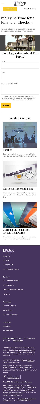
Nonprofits (7, 294)
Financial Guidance (9, 306)
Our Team (6, 260)
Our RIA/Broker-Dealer (11, 269)
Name (3, 61)
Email (3, 72)
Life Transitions (8, 285)
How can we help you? (9, 83)
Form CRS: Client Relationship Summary (17, 382)
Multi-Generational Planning (13, 289)
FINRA (29, 360)
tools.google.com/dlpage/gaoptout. (13, 395)
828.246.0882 (30, 9)
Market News (7, 310)
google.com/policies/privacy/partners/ (13, 392)
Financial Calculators (10, 314)
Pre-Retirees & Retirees (11, 281)
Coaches (7, 149)
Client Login (7, 326)
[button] (10, 9)
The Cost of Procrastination (18, 188)
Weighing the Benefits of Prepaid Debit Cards (16, 231)
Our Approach (8, 265)
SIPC (32, 360)
